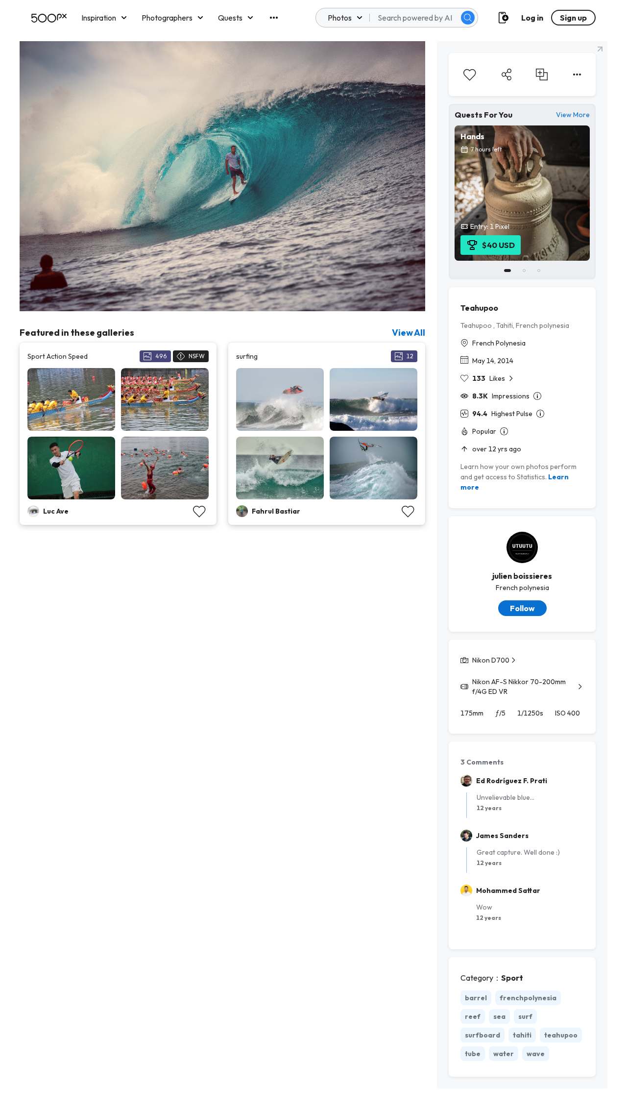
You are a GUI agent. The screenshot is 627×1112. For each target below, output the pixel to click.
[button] (468, 17)
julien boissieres (522, 576)
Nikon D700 (490, 660)
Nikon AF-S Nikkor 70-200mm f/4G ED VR (519, 686)
